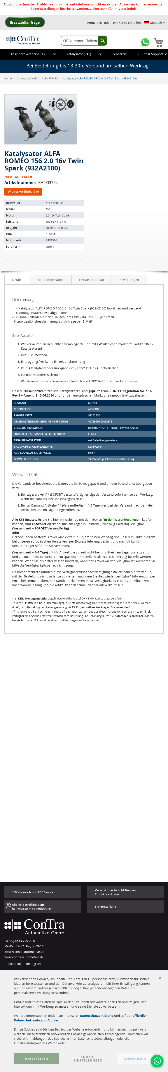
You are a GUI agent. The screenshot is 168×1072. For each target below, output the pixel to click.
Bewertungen (129, 280)
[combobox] (84, 41)
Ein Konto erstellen (127, 23)
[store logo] (23, 40)
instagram (33, 964)
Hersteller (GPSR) (91, 280)
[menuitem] (28, 54)
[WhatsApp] (157, 1061)
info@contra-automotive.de (24, 952)
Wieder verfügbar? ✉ (23, 191)
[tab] (17, 279)
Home (8, 78)
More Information (51, 280)
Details (17, 280)
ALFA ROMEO (50, 78)
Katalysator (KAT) (27, 78)
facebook (14, 964)
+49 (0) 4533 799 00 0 (19, 941)
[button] (154, 22)
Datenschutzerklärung (97, 1016)
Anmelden (94, 23)
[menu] (84, 54)
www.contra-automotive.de (24, 957)
